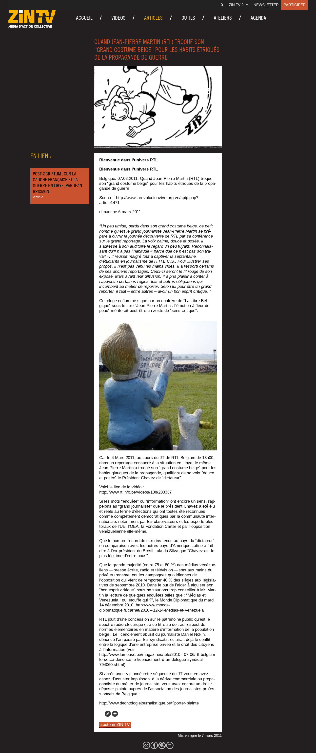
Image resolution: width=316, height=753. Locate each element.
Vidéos (118, 18)
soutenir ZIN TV (115, 724)
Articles (153, 18)
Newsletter (266, 5)
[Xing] (108, 714)
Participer (295, 5)
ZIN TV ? (236, 5)
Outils (188, 18)
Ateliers (223, 18)
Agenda (258, 18)
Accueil (84, 18)
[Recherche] (222, 5)
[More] (115, 714)
